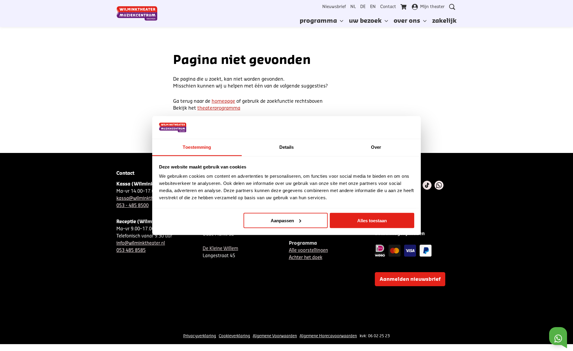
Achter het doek (305, 257)
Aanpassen (282, 220)
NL (353, 7)
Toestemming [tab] (197, 147)
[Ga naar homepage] (137, 13)
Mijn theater (432, 7)
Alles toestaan (372, 220)
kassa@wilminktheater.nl (143, 198)
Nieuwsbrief (334, 7)
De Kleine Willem (220, 248)
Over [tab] (376, 147)
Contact (388, 7)
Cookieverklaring (234, 336)
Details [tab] (286, 147)
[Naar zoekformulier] (452, 6)
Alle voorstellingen (308, 250)
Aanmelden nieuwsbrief (410, 279)
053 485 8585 (131, 250)
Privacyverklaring (199, 336)
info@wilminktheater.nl (140, 243)
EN (373, 7)
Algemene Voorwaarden (275, 336)
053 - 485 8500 (132, 205)
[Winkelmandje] (404, 6)
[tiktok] (427, 185)
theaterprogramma (218, 108)
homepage (223, 101)
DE (363, 7)
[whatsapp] (439, 185)
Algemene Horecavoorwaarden (328, 336)
